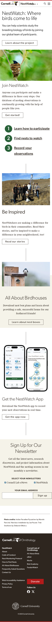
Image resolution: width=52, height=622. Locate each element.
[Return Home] (17, 4)
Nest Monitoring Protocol (12, 558)
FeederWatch (32, 567)
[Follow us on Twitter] (33, 591)
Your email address (26, 490)
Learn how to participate (32, 128)
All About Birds (33, 554)
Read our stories (15, 241)
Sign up (42, 495)
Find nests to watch (28, 138)
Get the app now (15, 417)
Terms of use (7, 587)
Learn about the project (19, 43)
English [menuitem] (33, 4)
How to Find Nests (9, 562)
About (4, 552)
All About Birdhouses (10, 565)
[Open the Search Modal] (45, 4)
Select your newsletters (26, 479)
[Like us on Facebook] (28, 591)
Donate (35, 581)
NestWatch (7, 548)
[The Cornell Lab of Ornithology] (19, 540)
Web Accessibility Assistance (13, 580)
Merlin (29, 561)
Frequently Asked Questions (13, 569)
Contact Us (6, 572)
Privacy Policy (7, 584)
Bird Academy (32, 564)
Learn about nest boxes (26, 322)
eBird (29, 557)
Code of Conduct (9, 555)
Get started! (12, 115)
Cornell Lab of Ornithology (33, 549)
